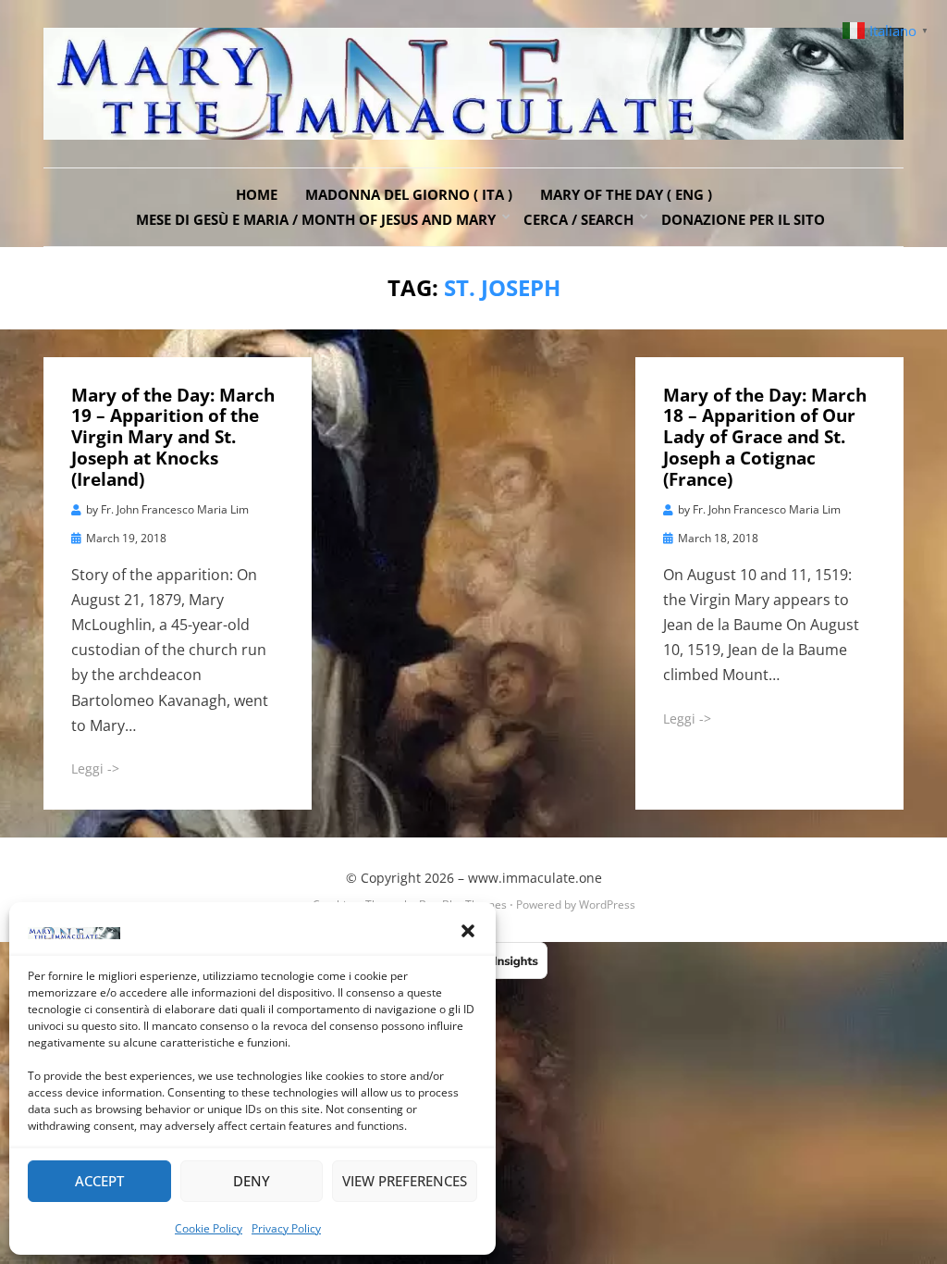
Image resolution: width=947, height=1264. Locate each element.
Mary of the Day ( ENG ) (626, 194)
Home (256, 194)
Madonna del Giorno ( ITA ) (408, 194)
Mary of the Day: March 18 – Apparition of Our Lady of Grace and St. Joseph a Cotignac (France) (765, 437)
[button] (468, 931)
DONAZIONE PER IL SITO (743, 219)
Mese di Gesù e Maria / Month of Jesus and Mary (316, 219)
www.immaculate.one (535, 877)
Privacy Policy (286, 1228)
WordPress (607, 904)
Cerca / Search (578, 219)
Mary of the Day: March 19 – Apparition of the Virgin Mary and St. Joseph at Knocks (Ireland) (173, 437)
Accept (99, 1180)
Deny (251, 1180)
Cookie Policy (208, 1228)
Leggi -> (95, 768)
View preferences (404, 1180)
